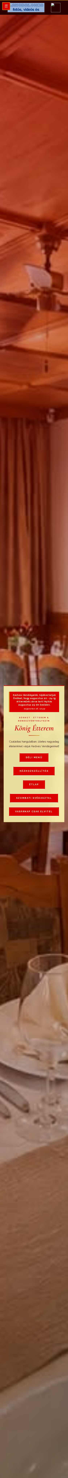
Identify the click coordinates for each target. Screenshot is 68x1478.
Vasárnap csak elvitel (34, 811)
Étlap (34, 784)
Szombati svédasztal (34, 798)
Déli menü (34, 757)
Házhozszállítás (34, 771)
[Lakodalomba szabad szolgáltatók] (26, 7)
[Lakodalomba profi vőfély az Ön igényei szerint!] (55, 7)
